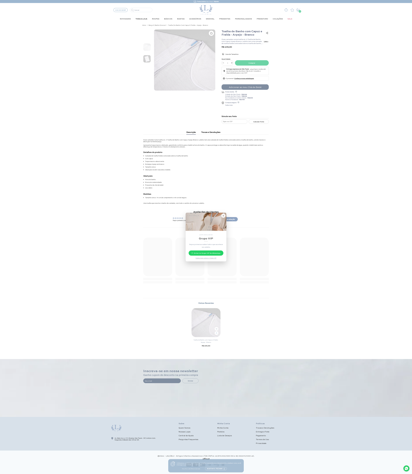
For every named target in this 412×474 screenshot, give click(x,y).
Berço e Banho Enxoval (157, 25)
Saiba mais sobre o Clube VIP (206, 258)
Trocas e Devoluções (210, 132)
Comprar (251, 63)
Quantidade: (226, 59)
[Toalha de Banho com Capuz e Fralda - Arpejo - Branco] (206, 322)
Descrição (191, 132)
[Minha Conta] (286, 10)
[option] (206, 1)
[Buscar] (141, 10)
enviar (190, 381)
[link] (157, 279)
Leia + (266, 41)
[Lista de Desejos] (292, 10)
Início (144, 25)
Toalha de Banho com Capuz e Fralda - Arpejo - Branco (206, 341)
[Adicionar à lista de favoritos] (211, 33)
